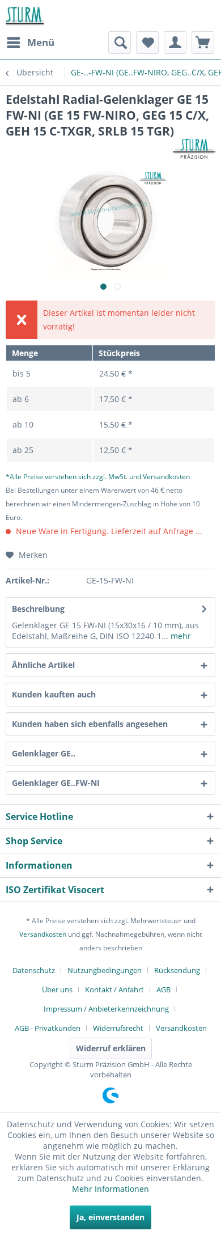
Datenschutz (33, 970)
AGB (163, 989)
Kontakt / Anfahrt (114, 989)
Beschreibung (38, 608)
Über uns (57, 989)
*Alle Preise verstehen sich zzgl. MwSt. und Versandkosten (98, 476)
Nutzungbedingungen (104, 970)
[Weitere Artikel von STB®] (194, 149)
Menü (40, 42)
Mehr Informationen (110, 1188)
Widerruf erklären (111, 1048)
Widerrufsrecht (118, 1028)
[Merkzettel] (147, 42)
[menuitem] (30, 42)
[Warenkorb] (203, 42)
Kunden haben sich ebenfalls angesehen (90, 723)
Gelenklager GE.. (43, 753)
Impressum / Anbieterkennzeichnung (106, 1009)
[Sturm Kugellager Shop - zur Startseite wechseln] (25, 16)
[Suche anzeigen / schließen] (119, 42)
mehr (179, 636)
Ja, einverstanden (110, 1217)
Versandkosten (42, 934)
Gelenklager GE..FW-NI (56, 782)
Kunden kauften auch (54, 694)
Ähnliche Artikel (43, 664)
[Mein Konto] (175, 42)
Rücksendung (177, 970)
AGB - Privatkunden (47, 1028)
